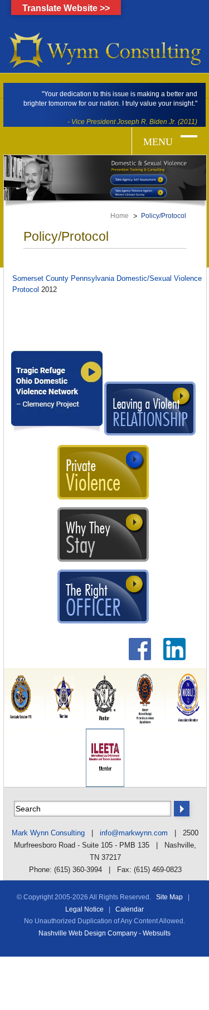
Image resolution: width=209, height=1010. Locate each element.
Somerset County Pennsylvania (63, 278)
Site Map (169, 897)
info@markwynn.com (134, 833)
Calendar (129, 909)
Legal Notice (84, 909)
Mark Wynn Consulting (48, 833)
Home (119, 216)
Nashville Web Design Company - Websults (104, 933)
